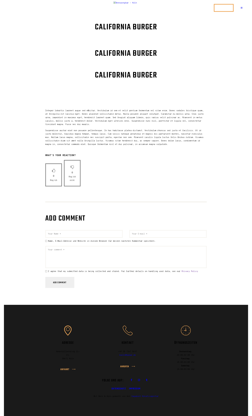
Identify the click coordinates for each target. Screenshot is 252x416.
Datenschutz (119, 389)
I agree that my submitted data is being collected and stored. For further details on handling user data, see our (123, 271)
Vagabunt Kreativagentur (145, 396)
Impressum (135, 389)
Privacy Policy (190, 271)
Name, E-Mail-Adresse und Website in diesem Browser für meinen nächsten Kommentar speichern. (102, 241)
